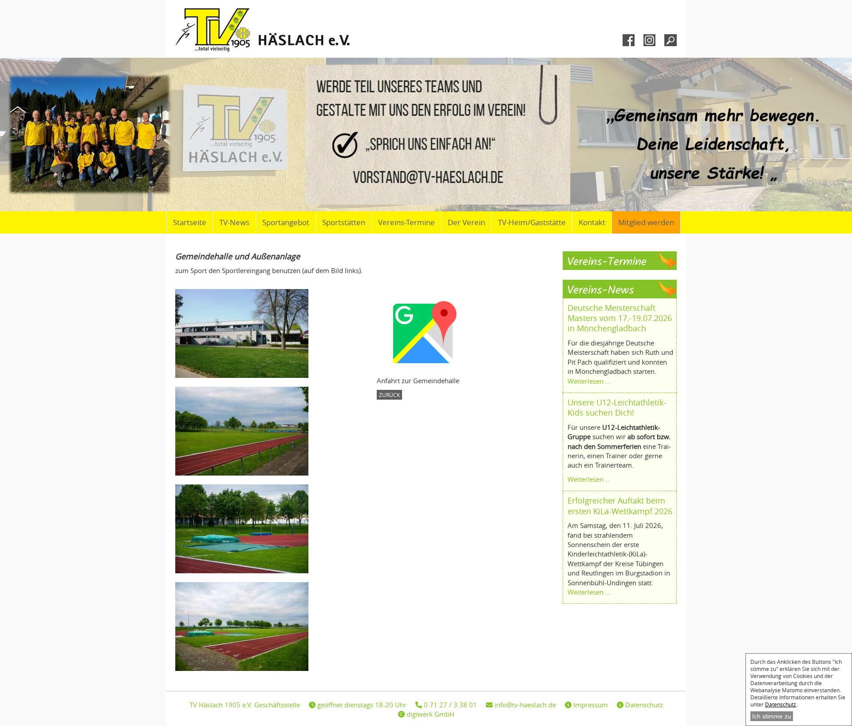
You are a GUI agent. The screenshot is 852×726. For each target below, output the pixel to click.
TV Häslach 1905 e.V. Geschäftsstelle (244, 704)
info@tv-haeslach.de (524, 704)
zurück (389, 394)
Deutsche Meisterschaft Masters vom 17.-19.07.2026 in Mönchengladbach (620, 318)
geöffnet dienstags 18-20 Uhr (361, 704)
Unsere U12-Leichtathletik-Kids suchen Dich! (617, 407)
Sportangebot (285, 222)
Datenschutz (780, 704)
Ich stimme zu (771, 716)
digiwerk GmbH (429, 714)
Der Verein (466, 222)
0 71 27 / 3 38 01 (449, 704)
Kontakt (592, 222)
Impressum (590, 704)
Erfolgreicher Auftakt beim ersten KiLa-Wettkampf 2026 (620, 505)
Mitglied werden (646, 222)
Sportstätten (343, 222)
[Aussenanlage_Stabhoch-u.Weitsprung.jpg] (246, 626)
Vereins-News (600, 290)
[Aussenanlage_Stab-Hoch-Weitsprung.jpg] (246, 528)
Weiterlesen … (589, 381)
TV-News (234, 222)
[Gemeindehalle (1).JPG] (246, 333)
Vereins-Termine (406, 222)
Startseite (189, 222)
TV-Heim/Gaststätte (532, 222)
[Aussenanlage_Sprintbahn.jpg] (246, 431)
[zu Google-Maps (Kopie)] (421, 331)
